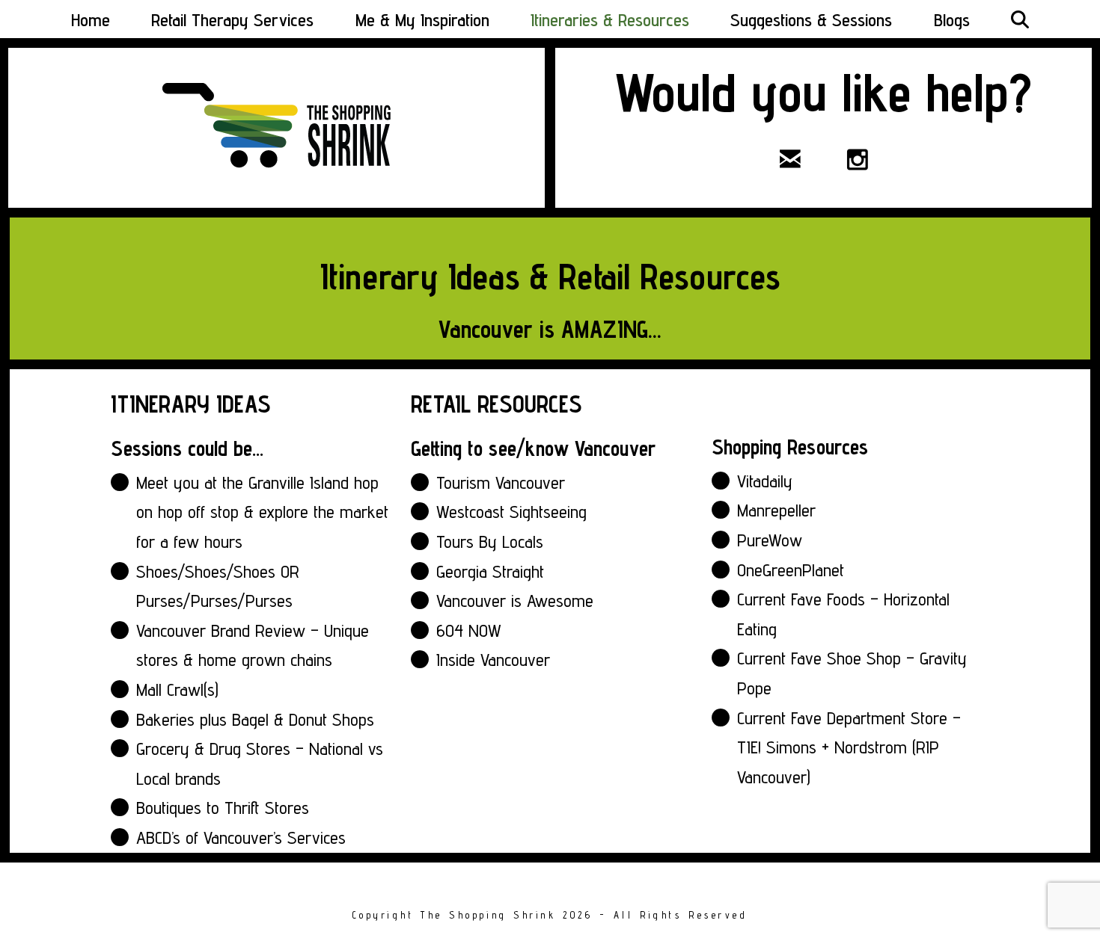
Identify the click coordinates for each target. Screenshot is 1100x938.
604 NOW (468, 630)
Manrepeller (776, 510)
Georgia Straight (490, 571)
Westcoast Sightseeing (511, 511)
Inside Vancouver (493, 659)
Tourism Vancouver (500, 482)
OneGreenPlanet (790, 570)
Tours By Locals (489, 541)
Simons (791, 747)
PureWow (769, 540)
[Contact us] (790, 159)
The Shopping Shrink (488, 915)
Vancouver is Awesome (514, 600)
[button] (1020, 18)
